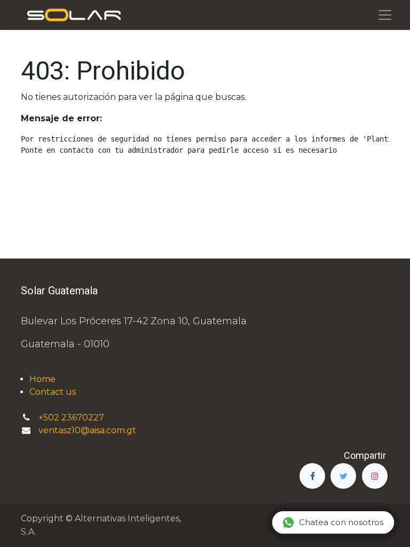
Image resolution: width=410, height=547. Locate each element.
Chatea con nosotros (341, 522)
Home (42, 379)
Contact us (52, 392)
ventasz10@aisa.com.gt (87, 430)
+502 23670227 (72, 417)
